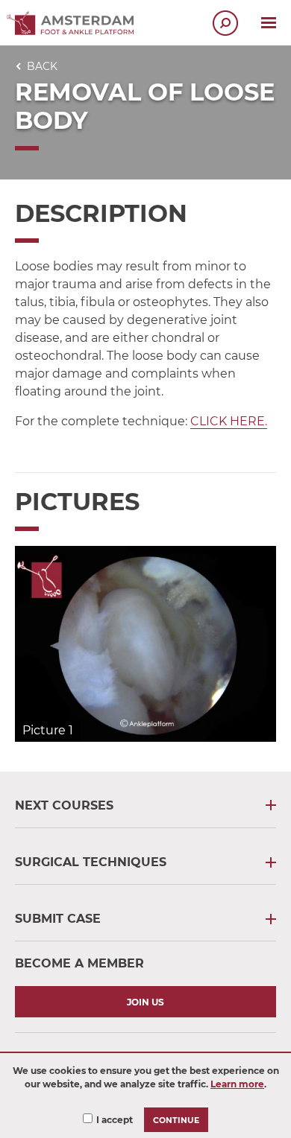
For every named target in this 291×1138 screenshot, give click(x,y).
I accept (114, 1119)
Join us (145, 1002)
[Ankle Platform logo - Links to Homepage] (74, 31)
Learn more (237, 1084)
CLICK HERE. (228, 421)
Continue (176, 1120)
